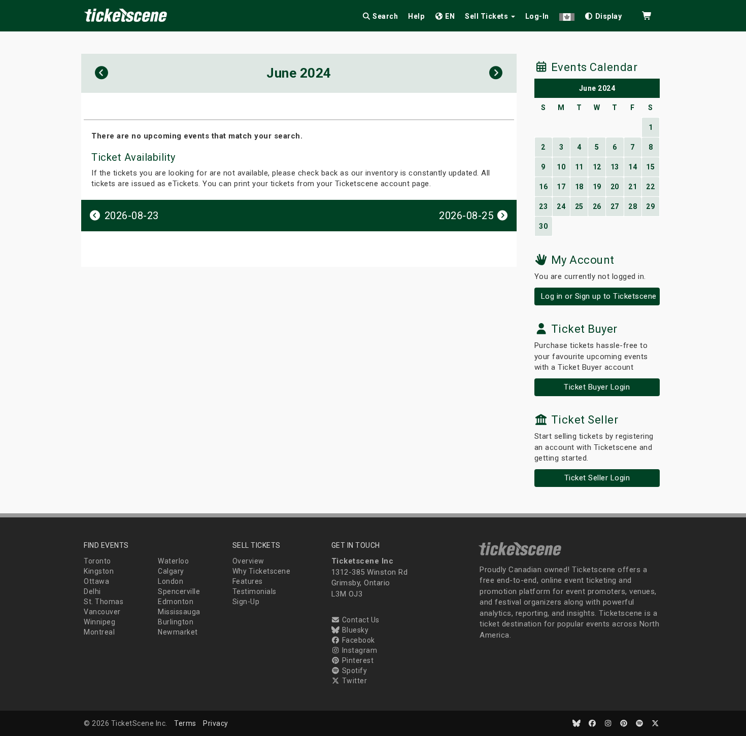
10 (561, 167)
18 (579, 187)
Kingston (99, 571)
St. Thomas (103, 602)
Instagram (358, 650)
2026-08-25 (467, 215)
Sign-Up (246, 602)
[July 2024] (496, 73)
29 (650, 206)
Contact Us (360, 620)
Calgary (171, 571)
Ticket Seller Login (597, 477)
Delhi (92, 591)
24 (561, 206)
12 (597, 167)
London (170, 581)
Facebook (357, 640)
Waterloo (173, 561)
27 (615, 206)
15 (650, 167)
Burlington (175, 622)
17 (561, 187)
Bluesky (354, 630)
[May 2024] (101, 73)
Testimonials (254, 591)
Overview (248, 561)
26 (597, 206)
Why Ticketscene (261, 571)
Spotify (353, 671)
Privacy (215, 723)
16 (543, 187)
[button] (567, 14)
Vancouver (102, 612)
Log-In (537, 16)
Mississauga (179, 612)
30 (543, 226)
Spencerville (179, 591)
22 (650, 187)
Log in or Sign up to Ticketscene (599, 296)
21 (632, 187)
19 (597, 187)
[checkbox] (603, 14)
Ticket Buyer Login (597, 387)
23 (543, 206)
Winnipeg (99, 622)
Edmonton (175, 602)
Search (384, 16)
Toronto (97, 561)
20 (615, 187)
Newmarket (178, 632)
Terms (185, 723)
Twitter (353, 681)
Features (247, 581)
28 (632, 206)
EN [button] (449, 16)
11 (579, 167)
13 (615, 167)
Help (416, 16)
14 (632, 167)
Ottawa (96, 581)
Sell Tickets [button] (487, 16)
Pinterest (357, 660)
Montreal (99, 632)
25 (579, 206)
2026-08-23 (130, 215)
